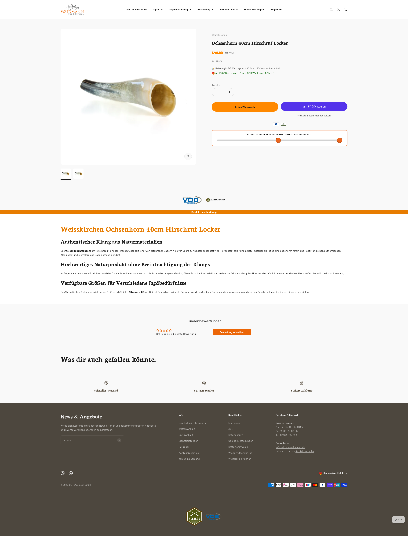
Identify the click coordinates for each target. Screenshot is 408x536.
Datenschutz (235, 434)
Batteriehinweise (238, 446)
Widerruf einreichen (239, 458)
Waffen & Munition (136, 9)
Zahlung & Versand (189, 458)
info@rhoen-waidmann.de (290, 447)
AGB (230, 428)
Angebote (276, 9)
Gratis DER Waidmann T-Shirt (256, 72)
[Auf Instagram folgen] (63, 473)
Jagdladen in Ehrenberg (192, 422)
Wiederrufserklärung (240, 452)
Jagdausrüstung (178, 9)
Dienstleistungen (254, 9)
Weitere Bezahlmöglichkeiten (314, 115)
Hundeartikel (227, 9)
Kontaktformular (304, 451)
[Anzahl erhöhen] (229, 92)
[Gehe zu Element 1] (66, 174)
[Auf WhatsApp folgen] (71, 473)
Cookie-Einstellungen (240, 440)
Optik (156, 9)
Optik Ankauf (186, 434)
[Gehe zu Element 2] (78, 174)
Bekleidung (204, 9)
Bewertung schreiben (232, 332)
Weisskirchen (219, 34)
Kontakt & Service (189, 452)
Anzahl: (216, 84)
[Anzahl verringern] (216, 92)
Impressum (234, 422)
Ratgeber (184, 446)
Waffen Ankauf (187, 428)
